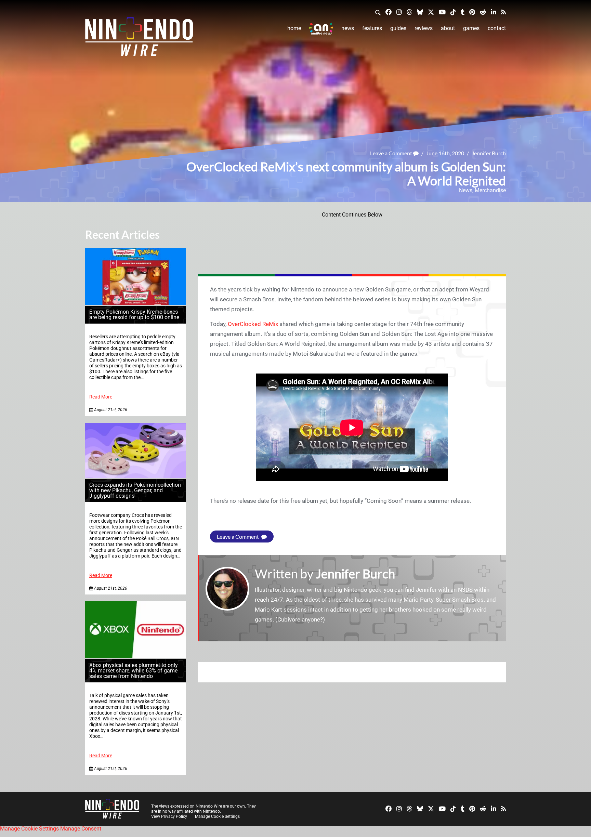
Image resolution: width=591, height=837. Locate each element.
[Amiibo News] (321, 29)
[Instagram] (399, 12)
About (448, 28)
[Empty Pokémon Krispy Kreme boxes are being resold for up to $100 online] (135, 303)
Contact (497, 28)
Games (471, 28)
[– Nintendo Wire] (139, 39)
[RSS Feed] (503, 12)
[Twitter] (431, 12)
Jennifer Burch (489, 153)
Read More (100, 397)
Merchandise (490, 190)
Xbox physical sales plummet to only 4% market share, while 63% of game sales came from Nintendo (133, 670)
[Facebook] (388, 12)
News (347, 28)
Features (372, 28)
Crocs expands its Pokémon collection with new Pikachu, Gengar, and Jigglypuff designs (135, 490)
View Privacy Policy (169, 816)
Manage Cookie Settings (217, 816)
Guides (398, 28)
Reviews (424, 28)
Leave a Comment (391, 153)
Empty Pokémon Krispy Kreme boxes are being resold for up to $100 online (134, 315)
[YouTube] (442, 12)
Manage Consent (80, 828)
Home (294, 28)
